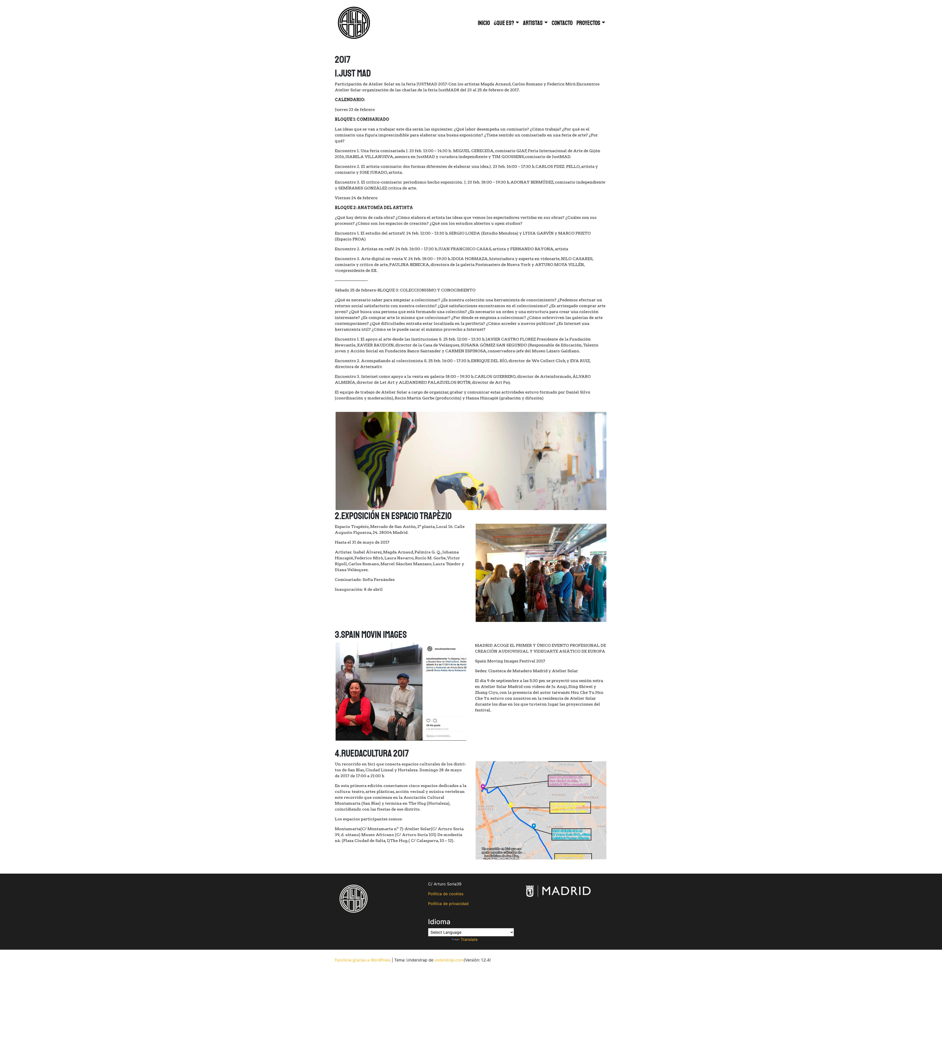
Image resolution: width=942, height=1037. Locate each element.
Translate (469, 939)
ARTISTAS (533, 23)
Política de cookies (445, 893)
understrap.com (449, 960)
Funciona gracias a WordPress (363, 960)
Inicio (484, 23)
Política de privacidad (448, 903)
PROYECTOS (588, 23)
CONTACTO (562, 23)
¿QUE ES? (504, 23)
